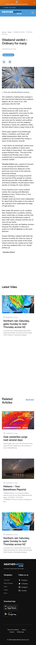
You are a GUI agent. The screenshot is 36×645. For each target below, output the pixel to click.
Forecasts (7, 580)
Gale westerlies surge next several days (15, 438)
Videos (6, 590)
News (10, 32)
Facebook (24, 580)
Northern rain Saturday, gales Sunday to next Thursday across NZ (16, 324)
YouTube (23, 591)
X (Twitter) (24, 584)
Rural (5, 593)
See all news (30, 400)
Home (4, 32)
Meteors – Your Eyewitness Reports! (14, 488)
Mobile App (20, 632)
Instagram (24, 587)
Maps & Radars (8, 583)
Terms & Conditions (13, 630)
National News (8, 55)
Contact (11, 632)
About (24, 630)
